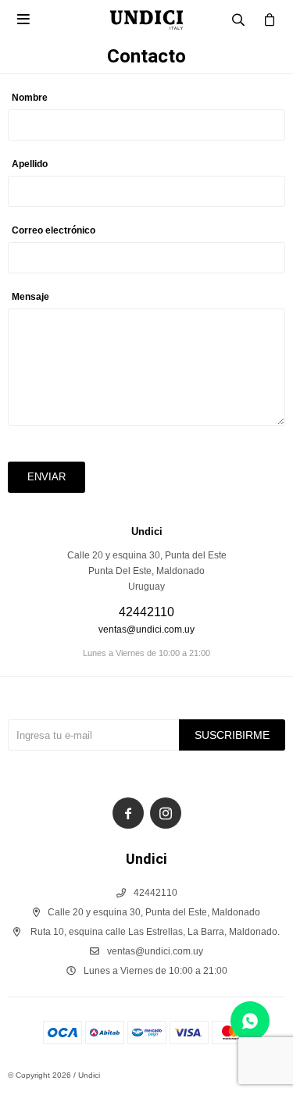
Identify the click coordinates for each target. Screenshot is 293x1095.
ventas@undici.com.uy (146, 629)
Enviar (46, 477)
